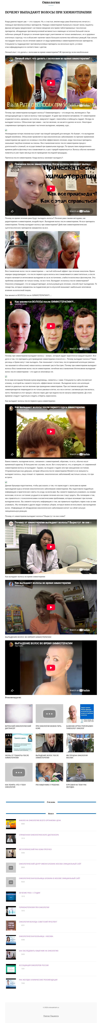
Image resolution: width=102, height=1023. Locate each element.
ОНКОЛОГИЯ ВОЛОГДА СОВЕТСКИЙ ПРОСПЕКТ (38, 922)
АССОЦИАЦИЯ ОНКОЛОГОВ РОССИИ (34, 965)
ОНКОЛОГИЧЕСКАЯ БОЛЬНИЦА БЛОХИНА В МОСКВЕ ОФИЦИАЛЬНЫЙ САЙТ (49, 878)
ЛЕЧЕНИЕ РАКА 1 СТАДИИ (29, 893)
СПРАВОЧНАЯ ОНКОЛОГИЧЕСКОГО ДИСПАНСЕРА (39, 835)
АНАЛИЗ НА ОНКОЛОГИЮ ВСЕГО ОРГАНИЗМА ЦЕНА (40, 820)
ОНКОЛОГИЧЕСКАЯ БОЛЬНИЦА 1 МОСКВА (36, 936)
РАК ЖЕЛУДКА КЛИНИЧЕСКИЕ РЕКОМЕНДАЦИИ (38, 980)
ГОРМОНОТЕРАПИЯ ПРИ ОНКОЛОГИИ (34, 907)
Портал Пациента (51, 1016)
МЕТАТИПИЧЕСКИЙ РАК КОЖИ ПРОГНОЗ (35, 849)
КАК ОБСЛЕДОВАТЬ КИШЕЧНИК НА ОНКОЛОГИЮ (38, 951)
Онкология (51, 2)
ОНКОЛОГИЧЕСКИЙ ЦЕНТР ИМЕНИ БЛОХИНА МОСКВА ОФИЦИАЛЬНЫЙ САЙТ (50, 864)
